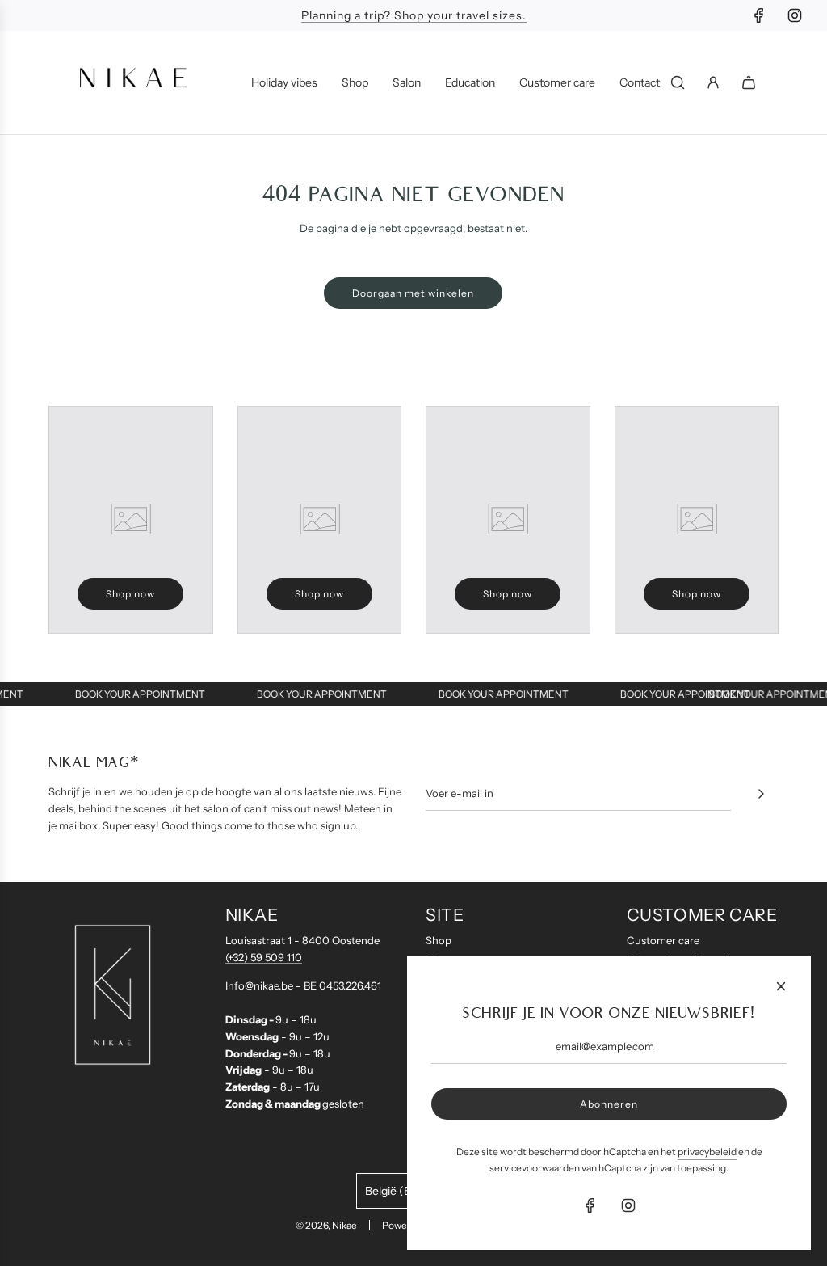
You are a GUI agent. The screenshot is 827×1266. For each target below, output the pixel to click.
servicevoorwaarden (534, 1168)
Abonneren (609, 1104)
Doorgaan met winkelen (413, 293)
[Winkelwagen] (748, 82)
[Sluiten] (781, 986)
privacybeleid (707, 1152)
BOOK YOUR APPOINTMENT (147, 694)
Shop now (130, 594)
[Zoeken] (677, 82)
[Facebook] (759, 15)
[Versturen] (761, 794)
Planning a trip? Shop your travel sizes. (414, 15)
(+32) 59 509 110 (263, 957)
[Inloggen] (713, 82)
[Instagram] (794, 15)
